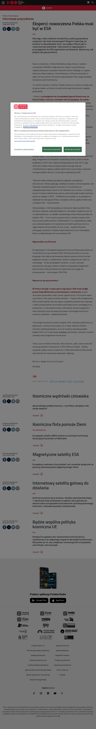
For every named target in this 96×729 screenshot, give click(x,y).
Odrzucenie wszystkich (52, 149)
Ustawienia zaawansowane (24, 149)
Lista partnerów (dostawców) (24, 141)
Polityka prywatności (30, 127)
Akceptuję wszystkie (72, 149)
